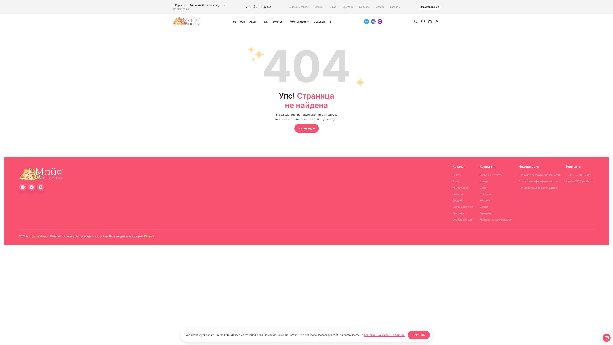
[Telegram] (366, 21)
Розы (265, 21)
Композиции (298, 21)
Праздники (459, 213)
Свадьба (319, 21)
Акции (253, 21)
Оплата (380, 6)
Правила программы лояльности (539, 174)
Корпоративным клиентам (496, 219)
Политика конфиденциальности (538, 181)
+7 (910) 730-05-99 (257, 6)
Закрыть (419, 335)
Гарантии (395, 6)
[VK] (373, 21)
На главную (306, 128)
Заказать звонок (429, 6)
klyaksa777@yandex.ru (580, 181)
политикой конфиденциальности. (384, 335)
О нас (333, 6)
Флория (149, 236)
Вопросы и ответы (299, 6)
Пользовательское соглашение (538, 187)
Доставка (347, 6)
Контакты (364, 6)
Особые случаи (462, 219)
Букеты (277, 21)
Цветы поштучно (462, 206)
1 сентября (238, 21)
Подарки (457, 194)
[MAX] (380, 21)
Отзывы (319, 6)
